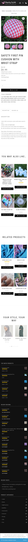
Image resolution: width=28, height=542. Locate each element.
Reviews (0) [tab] (15, 110)
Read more (21, 266)
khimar (2, 98)
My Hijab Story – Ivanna (7, 486)
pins (2, 100)
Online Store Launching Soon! (9, 489)
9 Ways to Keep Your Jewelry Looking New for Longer (14, 484)
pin (18, 98)
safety (18, 100)
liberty (6, 98)
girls (17, 96)
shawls (22, 100)
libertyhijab (10, 98)
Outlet (3, 499)
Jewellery (4, 508)
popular (8, 100)
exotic (14, 96)
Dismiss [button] (25, 540)
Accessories (8, 11)
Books (3, 502)
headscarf (20, 96)
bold (5, 96)
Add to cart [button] (22, 215)
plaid (5, 100)
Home (3, 11)
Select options (7, 188)
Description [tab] (5, 110)
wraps (9, 101)
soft (25, 100)
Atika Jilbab (21, 338)
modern (15, 98)
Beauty (3, 516)
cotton (10, 96)
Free (3, 522)
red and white (13, 100)
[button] (23, 18)
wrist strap (13, 101)
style (2, 101)
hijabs (24, 96)
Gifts (3, 519)
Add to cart (14, 90)
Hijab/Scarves (5, 505)
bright (7, 96)
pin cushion (22, 98)
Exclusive (4, 513)
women (5, 101)
